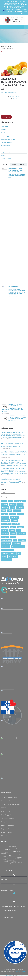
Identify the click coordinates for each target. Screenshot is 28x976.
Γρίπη (12, 507)
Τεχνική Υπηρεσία (5, 145)
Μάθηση (13, 527)
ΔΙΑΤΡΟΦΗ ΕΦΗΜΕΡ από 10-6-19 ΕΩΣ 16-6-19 (13, 92)
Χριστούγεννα (16, 543)
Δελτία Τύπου (4, 808)
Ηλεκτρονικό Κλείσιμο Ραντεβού (9, 797)
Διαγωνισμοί (17, 510)
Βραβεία (20, 504)
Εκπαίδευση (4, 132)
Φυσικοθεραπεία (6, 543)
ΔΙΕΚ (3, 510)
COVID (10, 501)
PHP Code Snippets (8, 975)
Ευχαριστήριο (5, 520)
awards (4, 501)
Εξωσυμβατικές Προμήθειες (8, 818)
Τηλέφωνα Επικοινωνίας (7, 836)
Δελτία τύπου (4, 126)
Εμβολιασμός (14, 517)
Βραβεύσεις (5, 507)
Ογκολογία (4, 530)
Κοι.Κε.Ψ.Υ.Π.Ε (5, 523)
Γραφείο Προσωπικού (6, 142)
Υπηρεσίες (22, 540)
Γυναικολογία (20, 507)
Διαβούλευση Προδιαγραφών (8, 139)
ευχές (19, 553)
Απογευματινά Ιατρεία (6, 829)
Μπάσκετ (20, 527)
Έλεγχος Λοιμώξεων (20, 501)
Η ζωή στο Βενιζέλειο (6, 48)
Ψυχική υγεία (5, 546)
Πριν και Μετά (22, 533)
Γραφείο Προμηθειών (6, 136)
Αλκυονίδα (12, 504)
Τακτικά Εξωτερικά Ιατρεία (7, 825)
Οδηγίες (3, 155)
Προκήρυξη (5, 537)
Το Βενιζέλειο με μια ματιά (7, 832)
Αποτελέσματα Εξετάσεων (7, 801)
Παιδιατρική (5, 533)
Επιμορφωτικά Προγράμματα (8, 148)
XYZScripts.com (21, 975)
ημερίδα (4, 556)
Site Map (8, 9)
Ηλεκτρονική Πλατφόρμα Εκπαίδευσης (10, 804)
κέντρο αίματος (12, 556)
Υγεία (15, 540)
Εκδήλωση (20, 514)
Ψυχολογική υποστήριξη (18, 546)
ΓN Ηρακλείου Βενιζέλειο (7, 46)
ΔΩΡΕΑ (9, 510)
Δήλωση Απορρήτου (21, 971)
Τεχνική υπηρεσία (6, 540)
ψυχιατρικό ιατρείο (6, 559)
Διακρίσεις (3, 129)
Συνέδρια (13, 537)
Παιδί (19, 530)
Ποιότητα (13, 533)
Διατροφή (15, 98)
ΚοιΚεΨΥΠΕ (15, 523)
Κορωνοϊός (5, 527)
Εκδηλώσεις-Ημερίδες (6, 152)
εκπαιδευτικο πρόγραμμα (8, 553)
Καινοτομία (14, 520)
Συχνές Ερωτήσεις (5, 811)
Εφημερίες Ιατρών (5, 822)
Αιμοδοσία (4, 504)
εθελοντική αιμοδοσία (7, 550)
